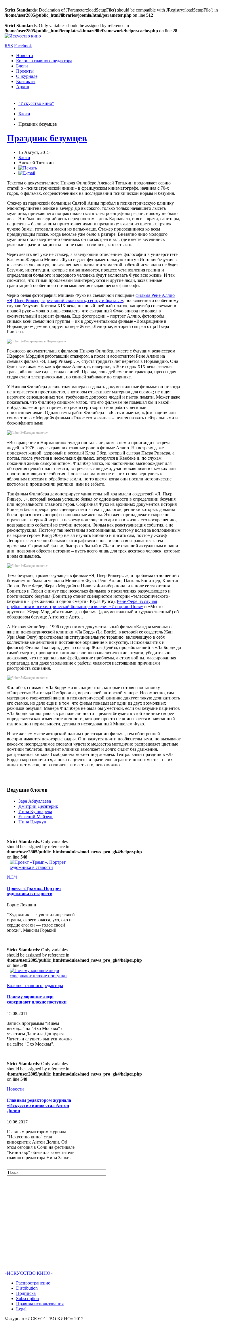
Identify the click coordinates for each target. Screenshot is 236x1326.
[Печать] (27, 167)
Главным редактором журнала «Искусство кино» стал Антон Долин (39, 1105)
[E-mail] (26, 173)
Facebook (23, 45)
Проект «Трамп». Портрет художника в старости (34, 891)
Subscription (27, 1298)
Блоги (22, 65)
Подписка (26, 1293)
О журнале (26, 76)
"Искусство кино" (36, 103)
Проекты (25, 71)
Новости (24, 55)
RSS (9, 45)
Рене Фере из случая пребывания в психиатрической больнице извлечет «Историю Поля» (82, 604)
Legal (21, 1308)
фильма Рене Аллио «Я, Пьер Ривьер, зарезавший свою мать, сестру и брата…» (91, 298)
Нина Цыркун (32, 821)
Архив (22, 86)
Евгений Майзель (35, 816)
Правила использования (40, 1303)
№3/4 (12, 877)
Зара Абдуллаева (34, 801)
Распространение (33, 1282)
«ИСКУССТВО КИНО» (29, 1273)
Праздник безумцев (47, 138)
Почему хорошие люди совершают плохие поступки (36, 999)
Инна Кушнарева (35, 811)
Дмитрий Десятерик (38, 806)
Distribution (27, 1288)
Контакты (25, 81)
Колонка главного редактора (44, 60)
